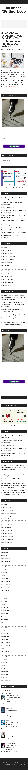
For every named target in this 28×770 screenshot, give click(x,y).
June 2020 (4, 570)
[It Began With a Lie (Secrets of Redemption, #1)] (3, 710)
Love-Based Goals (6, 265)
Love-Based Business (7, 253)
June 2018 (4, 625)
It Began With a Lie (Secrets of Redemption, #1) (12, 710)
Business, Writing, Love (14, 10)
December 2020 (5, 558)
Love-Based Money (6, 274)
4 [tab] (16, 187)
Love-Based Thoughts (7, 282)
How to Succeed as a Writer (8, 207)
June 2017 (4, 660)
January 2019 (4, 613)
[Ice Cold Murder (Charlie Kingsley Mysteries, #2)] (3, 723)
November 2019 (5, 584)
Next (25, 416)
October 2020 (5, 564)
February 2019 (5, 610)
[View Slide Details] (7, 178)
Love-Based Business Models (9, 256)
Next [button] (25, 178)
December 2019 (5, 581)
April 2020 (4, 575)
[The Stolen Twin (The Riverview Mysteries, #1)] (4, 698)
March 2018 (4, 633)
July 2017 (4, 657)
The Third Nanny (11, 733)
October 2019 (5, 587)
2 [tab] (14, 425)
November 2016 (5, 680)
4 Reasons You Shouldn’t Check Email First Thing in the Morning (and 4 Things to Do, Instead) (13, 39)
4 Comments (19, 49)
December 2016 (5, 677)
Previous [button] (3, 178)
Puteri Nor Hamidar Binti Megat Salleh (11, 309)
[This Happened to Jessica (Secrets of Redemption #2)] (3, 746)
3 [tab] (13, 187)
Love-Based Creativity (7, 262)
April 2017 (4, 665)
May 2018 (4, 628)
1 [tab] (6, 187)
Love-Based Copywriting (7, 259)
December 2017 (5, 642)
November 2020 (5, 561)
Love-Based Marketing (7, 268)
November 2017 (5, 645)
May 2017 (4, 662)
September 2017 (5, 651)
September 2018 (5, 616)
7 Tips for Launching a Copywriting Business (13, 220)
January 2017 (4, 674)
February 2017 (5, 671)
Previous (3, 416)
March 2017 (4, 668)
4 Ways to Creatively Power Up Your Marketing (13, 232)
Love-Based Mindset (6, 271)
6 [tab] (22, 187)
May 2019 (4, 601)
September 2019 (5, 590)
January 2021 (4, 555)
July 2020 (4, 567)
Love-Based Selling (6, 276)
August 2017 (4, 654)
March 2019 (4, 607)
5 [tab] (19, 187)
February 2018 (5, 636)
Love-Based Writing (6, 285)
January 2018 (4, 639)
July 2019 (4, 596)
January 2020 (4, 578)
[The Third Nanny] (4, 735)
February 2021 (5, 552)
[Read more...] (12, 86)
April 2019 (4, 604)
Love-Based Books (6, 250)
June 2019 (4, 599)
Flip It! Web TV (5, 247)
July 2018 (4, 622)
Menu (15, 2)
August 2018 (4, 619)
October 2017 (5, 648)
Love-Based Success (7, 279)
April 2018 (4, 631)
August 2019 (4, 593)
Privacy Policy (22, 764)
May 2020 (4, 572)
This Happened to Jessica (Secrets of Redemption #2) (11, 745)
